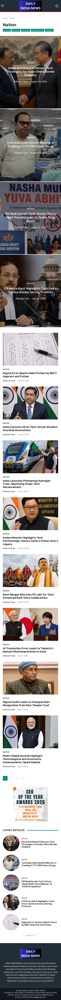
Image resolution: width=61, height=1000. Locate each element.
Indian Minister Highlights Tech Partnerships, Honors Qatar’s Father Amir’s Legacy (30, 541)
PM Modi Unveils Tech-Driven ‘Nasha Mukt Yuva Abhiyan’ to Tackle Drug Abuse (37, 884)
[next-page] (22, 778)
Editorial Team (9, 381)
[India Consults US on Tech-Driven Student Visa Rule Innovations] (30, 403)
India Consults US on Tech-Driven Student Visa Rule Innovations (30, 428)
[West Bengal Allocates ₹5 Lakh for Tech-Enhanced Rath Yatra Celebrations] (30, 570)
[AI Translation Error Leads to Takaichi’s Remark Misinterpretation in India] (30, 624)
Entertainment (37, 30)
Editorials (25, 30)
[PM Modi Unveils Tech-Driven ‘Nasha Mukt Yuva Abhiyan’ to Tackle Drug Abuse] (30, 218)
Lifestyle (49, 30)
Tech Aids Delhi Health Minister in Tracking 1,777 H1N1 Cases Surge (39, 864)
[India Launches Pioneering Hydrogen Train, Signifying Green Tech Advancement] (30, 456)
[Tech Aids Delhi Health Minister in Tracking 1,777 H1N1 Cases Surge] (30, 145)
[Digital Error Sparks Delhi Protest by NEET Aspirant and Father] (30, 349)
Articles (7, 30)
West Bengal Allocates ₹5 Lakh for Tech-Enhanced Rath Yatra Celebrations (29, 596)
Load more (29, 935)
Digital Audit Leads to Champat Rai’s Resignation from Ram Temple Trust (26, 703)
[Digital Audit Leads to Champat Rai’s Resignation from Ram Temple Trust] (30, 678)
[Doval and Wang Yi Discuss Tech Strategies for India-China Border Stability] (30, 72)
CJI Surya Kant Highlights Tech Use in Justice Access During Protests (38, 904)
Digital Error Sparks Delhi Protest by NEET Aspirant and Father (30, 375)
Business (16, 30)
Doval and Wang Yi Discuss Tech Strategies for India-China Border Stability (39, 844)
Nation (30, 63)
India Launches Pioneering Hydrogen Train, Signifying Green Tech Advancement (27, 484)
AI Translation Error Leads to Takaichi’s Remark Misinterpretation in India (28, 650)
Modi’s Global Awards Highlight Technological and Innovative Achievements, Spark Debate (23, 759)
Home (5, 18)
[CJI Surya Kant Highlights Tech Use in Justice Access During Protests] (30, 291)
